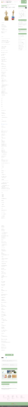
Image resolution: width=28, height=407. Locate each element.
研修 (7, 399)
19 (21, 15)
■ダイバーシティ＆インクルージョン (22, 39)
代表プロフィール (13, 398)
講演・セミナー (8, 398)
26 (21, 16)
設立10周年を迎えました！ (20, 26)
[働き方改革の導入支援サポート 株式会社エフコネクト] (14, 404)
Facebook (1, 406)
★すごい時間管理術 (22, 49)
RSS (2, 406)
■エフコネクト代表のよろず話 (9, 360)
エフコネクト (14, 360)
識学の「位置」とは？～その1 (4, 124)
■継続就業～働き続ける (22, 48)
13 (22, 14)
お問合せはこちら (9, 354)
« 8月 (19, 17)
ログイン (6, 389)
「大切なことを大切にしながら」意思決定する (22, 21)
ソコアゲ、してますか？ (20, 22)
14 (23, 14)
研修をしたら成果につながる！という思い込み (22, 23)
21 (23, 15)
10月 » (20, 17)
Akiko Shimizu (5, 360)
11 (20, 14)
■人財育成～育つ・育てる (22, 45)
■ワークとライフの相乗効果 (22, 42)
